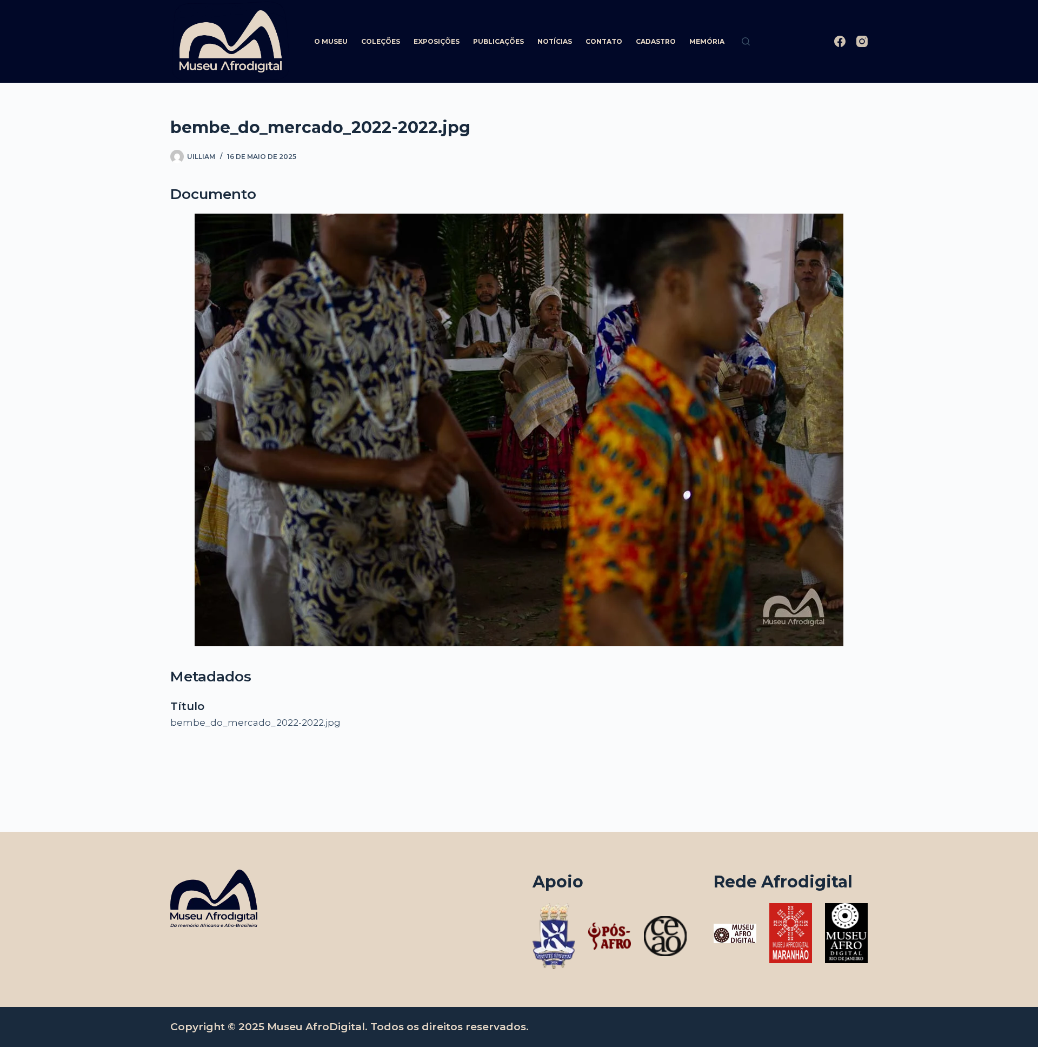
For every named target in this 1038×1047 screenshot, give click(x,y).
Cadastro (656, 41)
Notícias (554, 41)
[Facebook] (840, 41)
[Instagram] (862, 41)
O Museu (331, 41)
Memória (706, 41)
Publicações (498, 41)
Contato (603, 41)
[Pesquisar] (746, 41)
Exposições (437, 41)
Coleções (380, 41)
